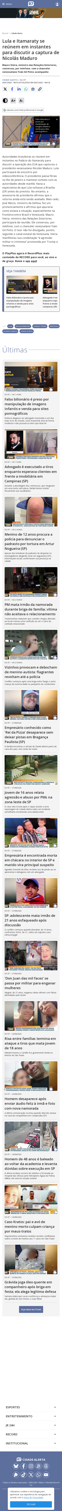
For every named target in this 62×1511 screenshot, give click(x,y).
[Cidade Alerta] (31, 13)
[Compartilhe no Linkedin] (19, 89)
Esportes (13, 1407)
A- (21, 100)
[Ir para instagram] (31, 1466)
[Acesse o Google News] (33, 89)
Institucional (17, 1443)
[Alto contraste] (5, 100)
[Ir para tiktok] (23, 1475)
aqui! (34, 261)
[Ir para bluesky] (16, 1466)
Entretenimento (19, 1416)
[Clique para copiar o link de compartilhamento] (40, 89)
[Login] (57, 4)
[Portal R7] (31, 3)
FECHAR (31, 1504)
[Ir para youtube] (46, 1475)
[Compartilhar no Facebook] (12, 89)
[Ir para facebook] (23, 1466)
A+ (13, 100)
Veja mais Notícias (31, 1309)
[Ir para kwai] (38, 1466)
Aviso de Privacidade (33, 1497)
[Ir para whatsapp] (38, 1475)
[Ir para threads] (46, 1466)
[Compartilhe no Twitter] (5, 89)
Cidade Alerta (16, 33)
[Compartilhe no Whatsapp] (26, 89)
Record (5, 33)
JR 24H (10, 1425)
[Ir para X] (31, 1475)
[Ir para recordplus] (16, 1475)
